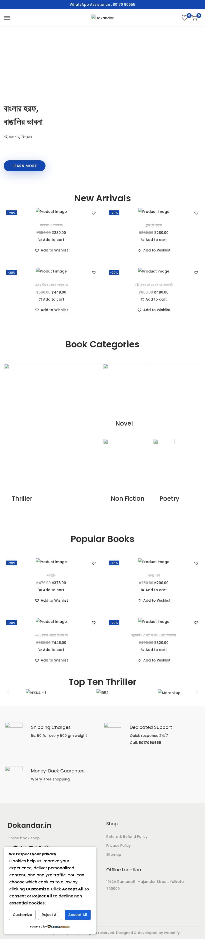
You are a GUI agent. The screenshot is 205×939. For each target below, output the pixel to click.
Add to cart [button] (53, 239)
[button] (94, 213)
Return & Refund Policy (127, 836)
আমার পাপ (154, 575)
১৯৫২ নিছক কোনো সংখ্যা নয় (51, 284)
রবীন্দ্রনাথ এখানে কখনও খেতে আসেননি (154, 635)
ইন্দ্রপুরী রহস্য (154, 225)
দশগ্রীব (51, 575)
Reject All (50, 914)
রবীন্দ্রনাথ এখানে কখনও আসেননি (153, 284)
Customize (22, 914)
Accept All (77, 914)
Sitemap (113, 854)
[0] (185, 18)
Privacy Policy (118, 845)
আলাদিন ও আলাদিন (51, 225)
